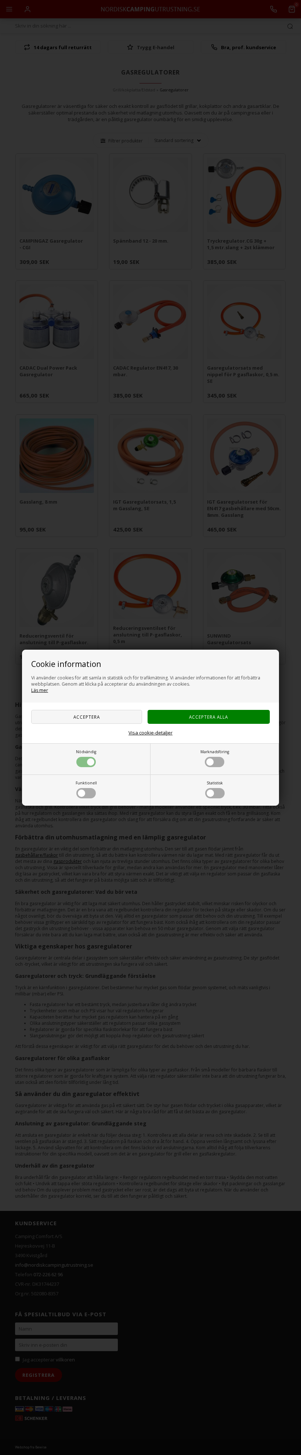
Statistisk (215, 782)
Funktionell (86, 782)
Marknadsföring (214, 751)
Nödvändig (86, 751)
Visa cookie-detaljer (150, 732)
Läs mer (39, 690)
